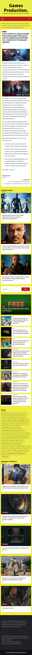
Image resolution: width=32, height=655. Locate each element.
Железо (4, 453)
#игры (3, 420)
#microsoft (5, 417)
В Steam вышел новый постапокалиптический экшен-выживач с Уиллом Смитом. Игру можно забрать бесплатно (15, 247)
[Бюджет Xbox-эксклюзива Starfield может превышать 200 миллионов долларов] (6, 375)
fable (19, 427)
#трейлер (22, 420)
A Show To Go (11, 423)
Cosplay (26, 423)
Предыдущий (6, 176)
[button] (2, 19)
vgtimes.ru (12, 169)
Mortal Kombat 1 (6, 433)
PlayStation (15, 349)
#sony (18, 417)
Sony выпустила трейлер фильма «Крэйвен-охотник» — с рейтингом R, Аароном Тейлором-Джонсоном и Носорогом (21, 400)
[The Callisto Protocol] (16, 596)
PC (18, 433)
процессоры (5, 456)
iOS (23, 430)
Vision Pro (21, 450)
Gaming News (17, 430)
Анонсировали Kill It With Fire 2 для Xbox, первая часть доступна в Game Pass (21, 342)
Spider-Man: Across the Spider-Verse (19, 436)
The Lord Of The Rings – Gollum (22, 446)
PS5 (2, 436)
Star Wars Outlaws (13, 440)
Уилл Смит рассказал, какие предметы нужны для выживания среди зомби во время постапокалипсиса (15, 278)
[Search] (29, 18)
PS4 (22, 433)
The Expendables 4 (17, 443)
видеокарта (22, 453)
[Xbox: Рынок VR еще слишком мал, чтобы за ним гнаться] (6, 364)
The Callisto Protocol (8, 608)
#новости (14, 420)
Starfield (4, 440)
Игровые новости (12, 453)
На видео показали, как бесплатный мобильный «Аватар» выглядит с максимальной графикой (13, 216)
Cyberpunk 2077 (5, 427)
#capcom (18, 413)
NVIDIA (14, 433)
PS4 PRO (27, 433)
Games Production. (16, 8)
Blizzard (19, 423)
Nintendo (5, 604)
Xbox (4, 306)
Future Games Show (6, 430)
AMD (27, 420)
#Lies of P (24, 413)
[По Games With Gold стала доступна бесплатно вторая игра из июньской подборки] (6, 332)
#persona (12, 417)
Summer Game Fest (6, 443)
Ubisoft (4, 450)
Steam (21, 440)
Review (7, 436)
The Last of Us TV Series (7, 446)
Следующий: (17, 181)
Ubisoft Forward (12, 450)
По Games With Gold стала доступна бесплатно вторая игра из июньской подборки (20, 331)
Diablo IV (13, 427)
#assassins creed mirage (7, 413)
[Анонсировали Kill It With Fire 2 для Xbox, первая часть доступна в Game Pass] (6, 342)
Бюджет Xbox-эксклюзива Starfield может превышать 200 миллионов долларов (20, 375)
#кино (8, 420)
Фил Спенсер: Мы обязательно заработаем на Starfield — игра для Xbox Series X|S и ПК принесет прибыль (15, 518)
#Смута (23, 417)
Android (4, 31)
